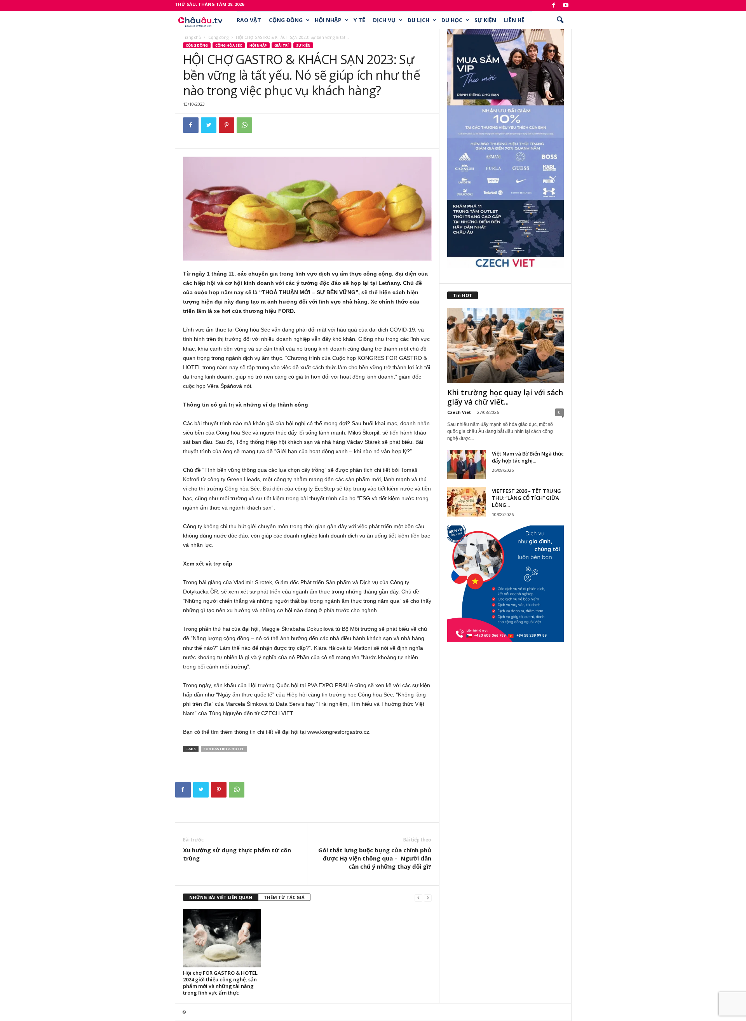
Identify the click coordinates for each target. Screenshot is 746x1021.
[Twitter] (208, 125)
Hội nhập (328, 20)
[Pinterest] (226, 125)
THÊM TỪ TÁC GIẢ (284, 897)
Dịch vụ (384, 20)
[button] (559, 20)
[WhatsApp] (244, 125)
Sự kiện (485, 20)
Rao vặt (249, 20)
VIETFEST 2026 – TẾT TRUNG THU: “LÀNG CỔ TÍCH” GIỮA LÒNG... (526, 497)
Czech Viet (459, 412)
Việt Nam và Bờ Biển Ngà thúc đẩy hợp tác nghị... (528, 457)
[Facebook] (553, 5)
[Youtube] (565, 5)
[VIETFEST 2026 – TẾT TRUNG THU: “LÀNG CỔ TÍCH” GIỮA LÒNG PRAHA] (466, 502)
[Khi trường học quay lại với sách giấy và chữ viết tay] (505, 345)
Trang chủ (192, 37)
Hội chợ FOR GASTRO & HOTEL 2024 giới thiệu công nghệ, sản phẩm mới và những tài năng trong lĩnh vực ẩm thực (220, 982)
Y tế (359, 20)
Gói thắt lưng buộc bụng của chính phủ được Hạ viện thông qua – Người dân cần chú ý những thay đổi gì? (374, 858)
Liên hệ (514, 20)
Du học (451, 20)
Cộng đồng (286, 20)
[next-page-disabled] (428, 898)
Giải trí (281, 45)
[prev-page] (418, 898)
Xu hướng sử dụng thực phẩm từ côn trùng (237, 854)
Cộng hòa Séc (228, 45)
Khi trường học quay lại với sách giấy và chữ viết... (505, 397)
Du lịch (418, 20)
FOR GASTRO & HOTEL (224, 748)
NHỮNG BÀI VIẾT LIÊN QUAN (220, 897)
